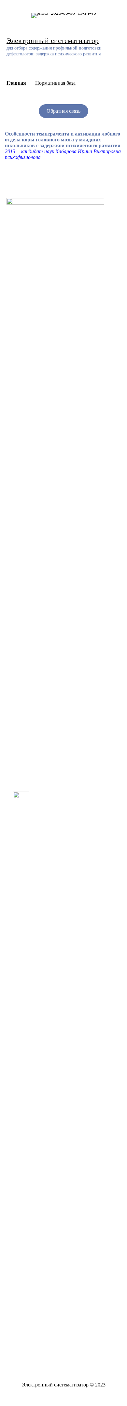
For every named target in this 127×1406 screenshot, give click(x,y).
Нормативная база (55, 83)
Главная (16, 83)
